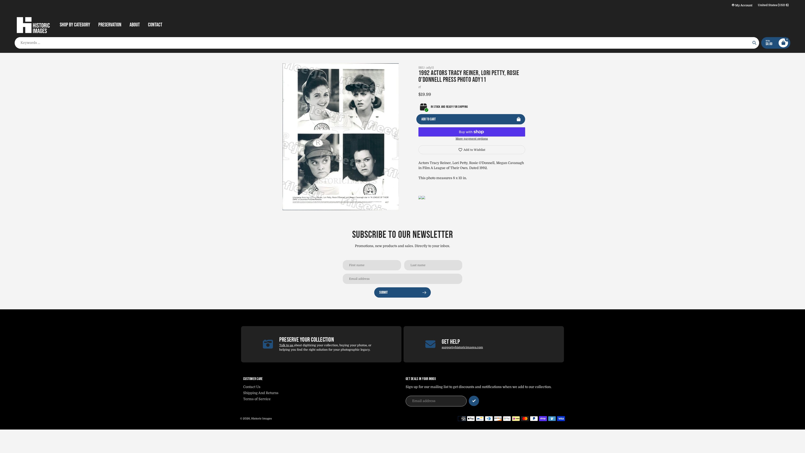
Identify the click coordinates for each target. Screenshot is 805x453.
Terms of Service (257, 399)
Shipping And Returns (260, 393)
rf (419, 87)
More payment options (472, 138)
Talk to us (286, 345)
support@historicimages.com (462, 347)
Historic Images (261, 418)
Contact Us (251, 387)
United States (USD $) (773, 5)
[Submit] (474, 401)
